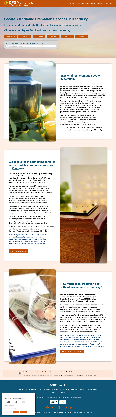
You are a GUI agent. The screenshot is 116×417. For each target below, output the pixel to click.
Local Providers (96, 4)
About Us (54, 393)
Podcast (82, 389)
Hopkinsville (39, 36)
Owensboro (67, 36)
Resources (108, 4)
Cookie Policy (88, 412)
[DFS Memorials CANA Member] (62, 402)
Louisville (82, 36)
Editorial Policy (78, 412)
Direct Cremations (82, 4)
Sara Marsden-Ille (38, 372)
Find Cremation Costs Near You (72, 351)
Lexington (53, 36)
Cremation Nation (30, 389)
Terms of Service (58, 412)
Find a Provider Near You (18, 251)
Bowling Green (10, 36)
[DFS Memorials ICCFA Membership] (54, 402)
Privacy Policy (47, 412)
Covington (25, 36)
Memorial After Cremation (60, 389)
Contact (62, 393)
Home (72, 4)
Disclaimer (68, 412)
